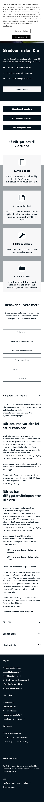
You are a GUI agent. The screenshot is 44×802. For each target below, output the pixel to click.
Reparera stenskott (11, 715)
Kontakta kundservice (12, 688)
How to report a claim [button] (22, 127)
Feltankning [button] (22, 332)
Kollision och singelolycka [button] (22, 341)
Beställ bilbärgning (11, 672)
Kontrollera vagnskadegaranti (16, 680)
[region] (22, 20)
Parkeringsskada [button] (22, 360)
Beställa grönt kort (11, 676)
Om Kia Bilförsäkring (12, 733)
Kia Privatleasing (10, 711)
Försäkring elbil (9, 707)
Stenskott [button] (22, 379)
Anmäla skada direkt (12, 668)
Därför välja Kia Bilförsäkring (15, 741)
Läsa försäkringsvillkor (13, 684)
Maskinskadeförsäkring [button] (22, 351)
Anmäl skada (22, 89)
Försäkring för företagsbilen (15, 737)
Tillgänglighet (9, 787)
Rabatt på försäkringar (13, 719)
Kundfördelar (8, 702)
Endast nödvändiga (21, 31)
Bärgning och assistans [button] (22, 109)
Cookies (6, 779)
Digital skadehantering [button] (22, 118)
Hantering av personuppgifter (16, 783)
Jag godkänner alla (21, 37)
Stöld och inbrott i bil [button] (22, 369)
